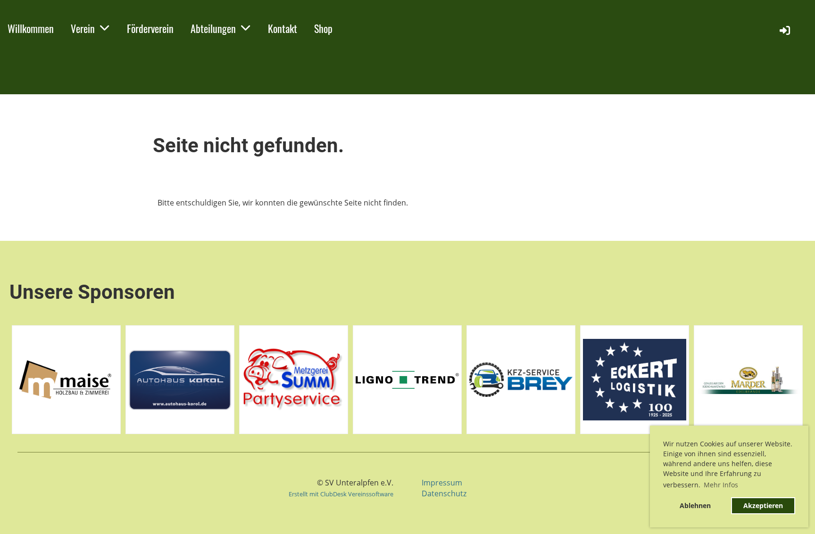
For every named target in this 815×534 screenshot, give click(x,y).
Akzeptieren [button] (763, 505)
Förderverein (150, 28)
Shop (323, 28)
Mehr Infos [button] (721, 484)
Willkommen (31, 28)
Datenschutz (444, 493)
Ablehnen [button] (695, 505)
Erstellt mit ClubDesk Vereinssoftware (341, 494)
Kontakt (282, 28)
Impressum (442, 482)
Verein (83, 28)
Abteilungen (213, 28)
